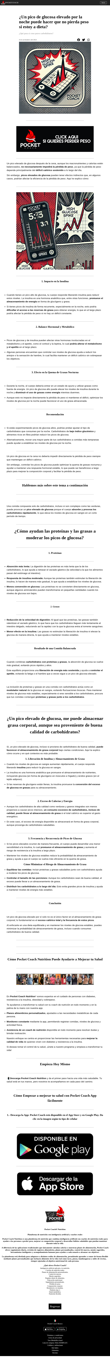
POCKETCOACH (12, 3)
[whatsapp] (88, 40)
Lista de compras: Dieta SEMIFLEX (55, 1345)
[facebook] (78, 40)
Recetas (55, 1355)
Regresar (55, 1308)
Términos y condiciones (55, 1337)
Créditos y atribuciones (55, 1347)
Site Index (55, 1350)
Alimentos (55, 1352)
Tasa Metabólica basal (55, 1342)
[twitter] (83, 40)
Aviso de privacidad (55, 1340)
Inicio (103, 3)
